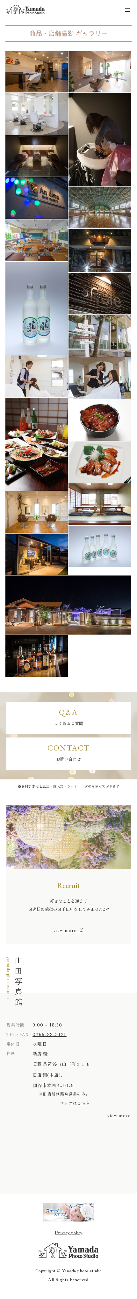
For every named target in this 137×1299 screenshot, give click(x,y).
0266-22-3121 (49, 1034)
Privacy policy (69, 1232)
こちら (83, 1103)
